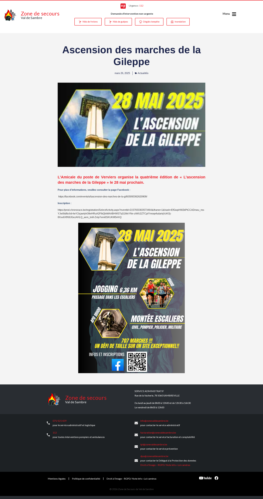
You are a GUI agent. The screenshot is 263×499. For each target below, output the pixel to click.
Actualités (143, 73)
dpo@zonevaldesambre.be (154, 456)
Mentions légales (57, 478)
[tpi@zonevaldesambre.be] (136, 446)
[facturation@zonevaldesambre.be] (136, 435)
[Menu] (234, 14)
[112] (48, 435)
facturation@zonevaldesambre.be (158, 432)
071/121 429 (59, 420)
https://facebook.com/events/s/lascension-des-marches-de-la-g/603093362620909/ (102, 196)
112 (55, 432)
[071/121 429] (48, 423)
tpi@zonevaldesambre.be (153, 444)
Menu (226, 13)
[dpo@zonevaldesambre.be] (136, 460)
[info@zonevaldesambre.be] (136, 423)
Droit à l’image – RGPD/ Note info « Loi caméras (165, 464)
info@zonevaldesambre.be (154, 420)
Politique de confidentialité (86, 478)
